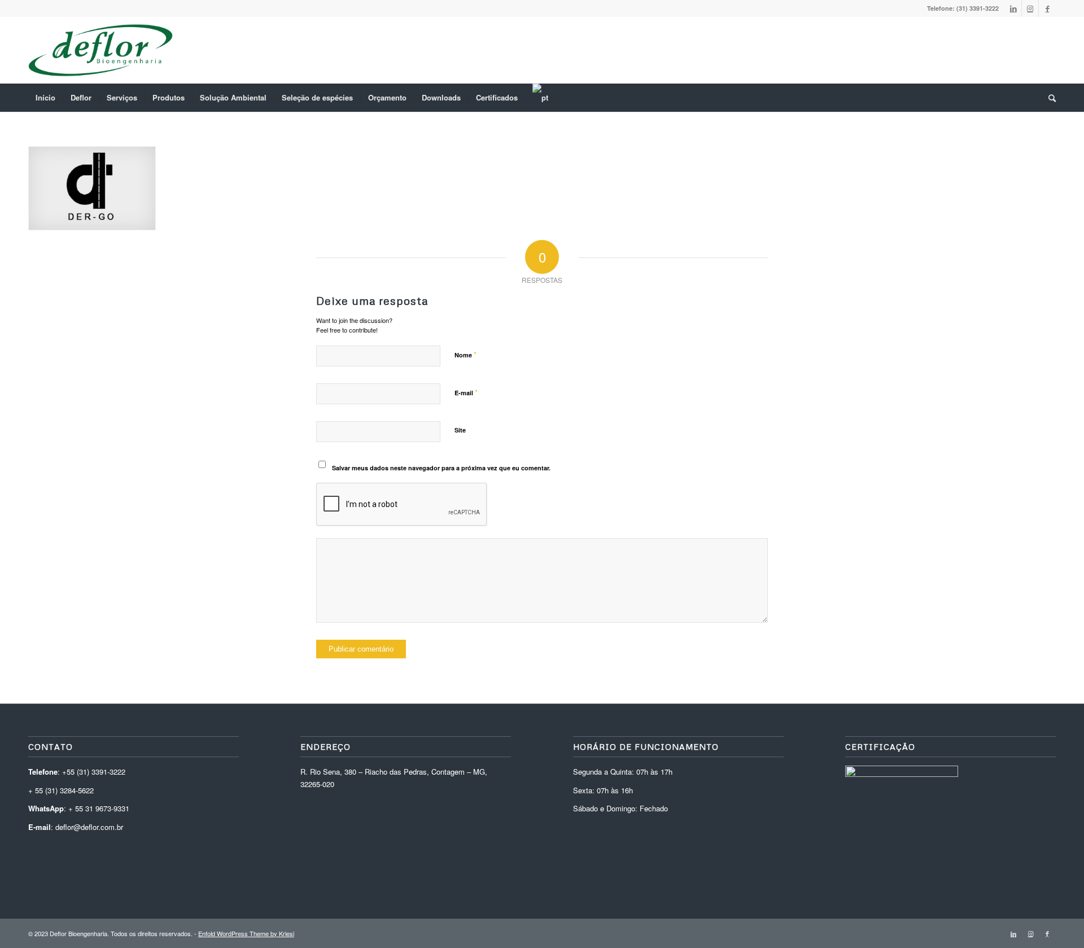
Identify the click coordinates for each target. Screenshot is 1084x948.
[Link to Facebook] (1047, 8)
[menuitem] (45, 98)
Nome (465, 354)
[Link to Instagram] (1030, 8)
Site (460, 430)
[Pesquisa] (1048, 98)
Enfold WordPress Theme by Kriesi (246, 933)
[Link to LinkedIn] (1013, 8)
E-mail (466, 392)
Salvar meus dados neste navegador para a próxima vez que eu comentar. (441, 468)
